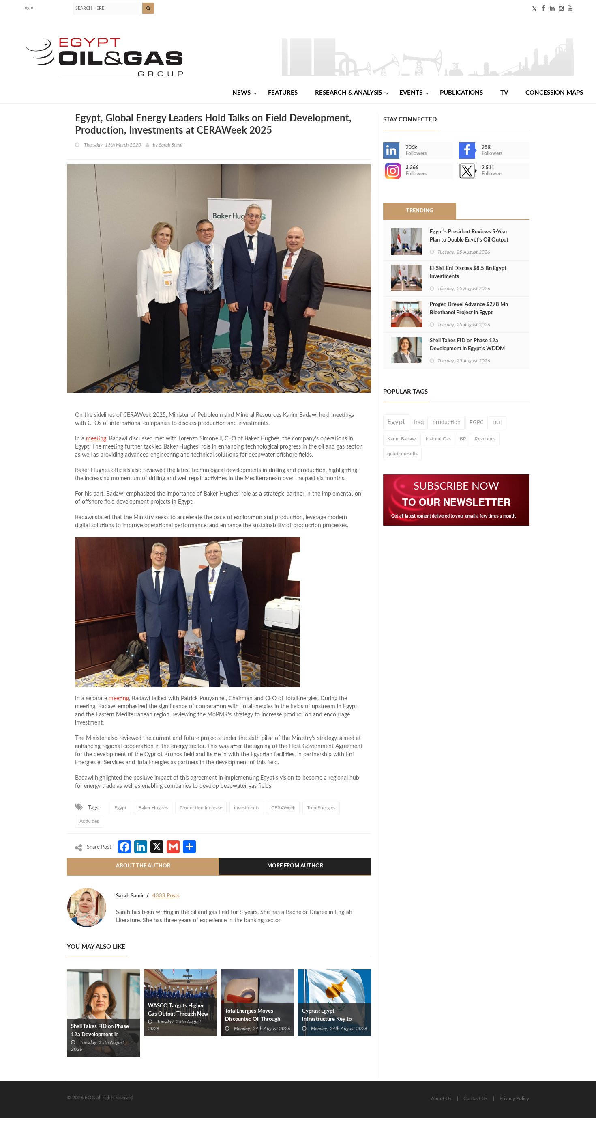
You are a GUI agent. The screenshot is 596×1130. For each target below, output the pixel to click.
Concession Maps (554, 93)
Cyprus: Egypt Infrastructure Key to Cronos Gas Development (332, 1019)
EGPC (477, 422)
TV (504, 93)
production (447, 422)
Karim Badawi (402, 438)
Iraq (419, 422)
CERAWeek (283, 807)
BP (463, 438)
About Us (441, 1098)
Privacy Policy (514, 1098)
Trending (419, 210)
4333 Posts (166, 896)
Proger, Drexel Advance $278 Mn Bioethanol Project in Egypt (469, 308)
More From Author (295, 866)
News (241, 93)
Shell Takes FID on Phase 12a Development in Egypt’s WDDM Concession (103, 1035)
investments (246, 807)
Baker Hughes (153, 807)
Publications (461, 93)
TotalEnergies (321, 807)
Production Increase (201, 807)
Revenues (485, 438)
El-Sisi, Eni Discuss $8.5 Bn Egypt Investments (468, 272)
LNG (497, 422)
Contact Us (475, 1098)
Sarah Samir (171, 144)
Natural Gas (438, 438)
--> (384, 171)
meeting (96, 439)
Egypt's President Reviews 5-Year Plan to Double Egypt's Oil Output (469, 236)
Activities (89, 821)
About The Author (143, 866)
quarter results (402, 453)
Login (27, 8)
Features (283, 93)
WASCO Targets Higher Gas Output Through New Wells (178, 1014)
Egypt (120, 807)
